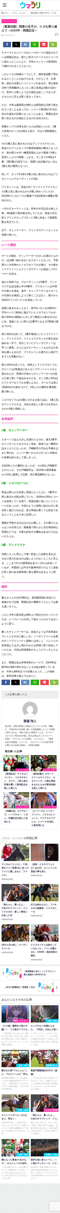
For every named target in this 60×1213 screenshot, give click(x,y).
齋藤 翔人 (30, 721)
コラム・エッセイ (9, 21)
